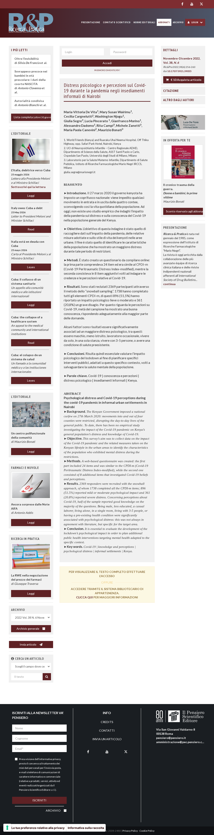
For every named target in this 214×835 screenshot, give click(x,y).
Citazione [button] (171, 91)
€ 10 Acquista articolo (185, 79)
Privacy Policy (130, 830)
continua (169, 284)
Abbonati (164, 22)
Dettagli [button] (170, 50)
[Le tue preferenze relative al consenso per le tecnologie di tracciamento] (7, 828)
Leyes (31, 267)
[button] (31, 414)
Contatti (107, 730)
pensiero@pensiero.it (171, 738)
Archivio (178, 22)
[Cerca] (47, 676)
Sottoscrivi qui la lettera (28, 187)
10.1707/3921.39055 (179, 71)
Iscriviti (39, 800)
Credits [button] (107, 722)
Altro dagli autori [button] (178, 100)
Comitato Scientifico (117, 22)
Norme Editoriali (144, 22)
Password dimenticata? (107, 70)
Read (31, 229)
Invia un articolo (107, 739)
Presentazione (90, 22)
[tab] (183, 50)
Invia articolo (28, 644)
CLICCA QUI (84, 597)
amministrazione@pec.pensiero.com (181, 742)
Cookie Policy (146, 830)
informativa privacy (49, 759)
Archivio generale (28, 628)
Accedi (107, 63)
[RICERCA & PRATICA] (31, 23)
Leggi (30, 195)
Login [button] (195, 22)
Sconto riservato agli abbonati (184, 211)
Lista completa (32, 117)
